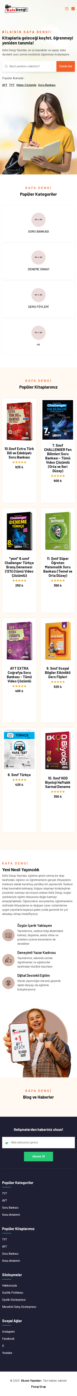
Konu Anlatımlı (11, 1214)
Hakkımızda (9, 1285)
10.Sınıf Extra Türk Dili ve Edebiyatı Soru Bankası (19, 453)
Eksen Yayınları (31, 1380)
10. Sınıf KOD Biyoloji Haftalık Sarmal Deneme (57, 782)
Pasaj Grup (38, 1386)
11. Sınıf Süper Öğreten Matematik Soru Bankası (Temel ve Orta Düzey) (57, 567)
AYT (4, 85)
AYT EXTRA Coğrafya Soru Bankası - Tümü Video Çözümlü (19, 674)
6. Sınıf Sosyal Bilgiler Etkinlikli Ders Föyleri (58, 672)
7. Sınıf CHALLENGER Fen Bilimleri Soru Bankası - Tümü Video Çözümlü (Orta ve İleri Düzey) (58, 458)
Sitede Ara (65, 66)
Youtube (7, 1353)
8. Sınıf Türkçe (19, 775)
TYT (12, 85)
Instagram (8, 1331)
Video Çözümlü (26, 85)
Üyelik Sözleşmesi (14, 1299)
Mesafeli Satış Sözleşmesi (19, 1307)
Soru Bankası (47, 85)
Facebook (8, 1338)
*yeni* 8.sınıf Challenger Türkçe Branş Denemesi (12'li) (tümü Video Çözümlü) (19, 567)
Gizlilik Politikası (12, 1292)
